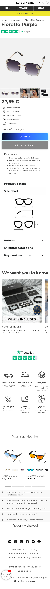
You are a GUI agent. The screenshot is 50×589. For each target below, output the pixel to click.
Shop (41, 8)
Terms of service (16, 567)
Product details (15, 183)
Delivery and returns (21, 550)
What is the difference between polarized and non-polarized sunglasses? (27, 501)
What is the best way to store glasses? (25, 520)
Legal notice (24, 571)
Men (8, 8)
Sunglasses (16, 20)
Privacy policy (33, 567)
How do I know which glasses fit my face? (27, 508)
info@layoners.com (26, 581)
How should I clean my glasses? (22, 514)
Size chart (11, 191)
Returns (9, 240)
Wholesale (37, 557)
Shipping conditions (18, 248)
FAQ (35, 550)
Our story (26, 557)
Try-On (25, 136)
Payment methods (17, 255)
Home (4, 20)
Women (24, 8)
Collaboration (13, 557)
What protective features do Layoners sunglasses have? (25, 493)
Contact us (34, 553)
